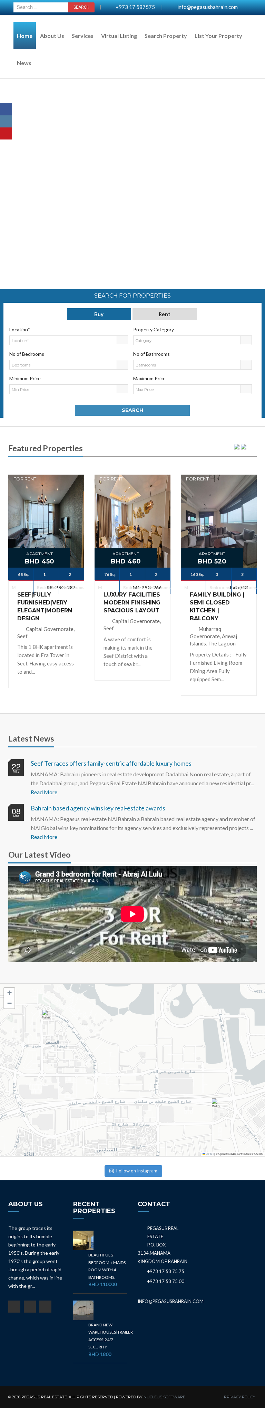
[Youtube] (6, 133)
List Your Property (218, 35)
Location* (19, 329)
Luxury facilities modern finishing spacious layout (132, 602)
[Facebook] (6, 109)
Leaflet (209, 1154)
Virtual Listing (119, 35)
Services (83, 35)
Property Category (153, 329)
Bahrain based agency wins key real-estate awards (98, 808)
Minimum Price (25, 378)
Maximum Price (149, 378)
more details (46, 502)
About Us (52, 35)
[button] (47, 1017)
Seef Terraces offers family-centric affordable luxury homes (111, 763)
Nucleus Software (164, 1397)
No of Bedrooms (26, 354)
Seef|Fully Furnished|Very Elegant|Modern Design (44, 606)
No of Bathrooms (151, 354)
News (24, 63)
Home (24, 35)
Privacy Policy (239, 1397)
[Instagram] (6, 121)
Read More (44, 792)
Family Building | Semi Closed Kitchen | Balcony (217, 606)
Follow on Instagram (136, 1170)
